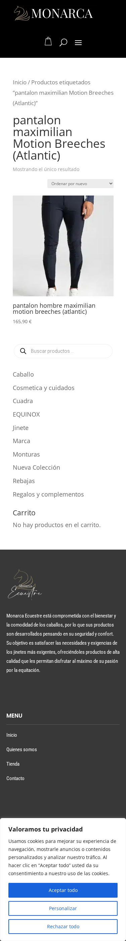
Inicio (20, 82)
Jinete (21, 428)
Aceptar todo (63, 890)
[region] (63, 879)
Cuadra (23, 401)
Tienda (12, 764)
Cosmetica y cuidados (44, 388)
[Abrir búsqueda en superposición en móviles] (63, 351)
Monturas (26, 454)
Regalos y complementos (48, 494)
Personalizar (63, 908)
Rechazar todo (63, 926)
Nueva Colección (36, 467)
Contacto (15, 778)
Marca (21, 441)
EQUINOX (26, 414)
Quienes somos (21, 749)
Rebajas (24, 481)
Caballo (23, 374)
